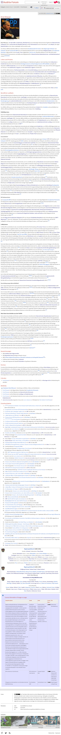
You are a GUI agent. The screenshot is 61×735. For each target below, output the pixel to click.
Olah (19, 587)
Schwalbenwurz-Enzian (5, 727)
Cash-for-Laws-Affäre (22, 234)
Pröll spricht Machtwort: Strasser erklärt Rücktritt (16, 413)
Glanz (21, 581)
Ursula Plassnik (28, 573)
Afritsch (16, 587)
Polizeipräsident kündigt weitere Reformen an (15, 442)
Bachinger (9, 583)
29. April (11, 42)
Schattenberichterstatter (36, 217)
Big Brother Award (9, 355)
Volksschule (53, 62)
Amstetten (45, 107)
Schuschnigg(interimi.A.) (36, 583)
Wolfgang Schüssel (24, 569)
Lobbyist (52, 44)
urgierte (40, 236)
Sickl (30, 560)
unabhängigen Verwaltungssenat (44, 165)
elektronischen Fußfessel (14, 293)
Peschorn (29, 591)
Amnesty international (17, 177)
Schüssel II (3, 50)
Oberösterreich (26, 42)
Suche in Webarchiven (28, 399)
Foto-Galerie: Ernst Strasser (45, 400)
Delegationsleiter (47, 50)
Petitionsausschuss (53, 211)
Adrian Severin (40, 232)
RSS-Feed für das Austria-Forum (9, 733)
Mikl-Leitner (48, 589)
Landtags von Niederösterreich (26, 394)
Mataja (8, 581)
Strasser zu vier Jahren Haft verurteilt (21, 491)
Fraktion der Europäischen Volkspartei (13, 217)
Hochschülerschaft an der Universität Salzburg (45, 71)
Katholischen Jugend (30, 67)
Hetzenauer (27, 587)
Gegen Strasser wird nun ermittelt (13, 530)
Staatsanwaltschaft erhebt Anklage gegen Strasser (16, 485)
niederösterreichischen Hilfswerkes (34, 76)
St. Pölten (26, 81)
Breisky (17, 581)
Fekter (43, 589)
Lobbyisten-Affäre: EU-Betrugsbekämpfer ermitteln (16, 475)
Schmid (11, 560)
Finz (16, 563)
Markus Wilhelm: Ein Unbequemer (20, 528)
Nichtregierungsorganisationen (34, 152)
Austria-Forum (11, 2)
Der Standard (36, 461)
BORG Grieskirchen (11, 65)
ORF (20, 123)
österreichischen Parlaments (26, 392)
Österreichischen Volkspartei (46, 103)
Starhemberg (50, 581)
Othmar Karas (8, 203)
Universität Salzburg (32, 70)
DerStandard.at (46, 481)
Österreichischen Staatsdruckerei (43, 316)
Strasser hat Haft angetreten (11, 502)
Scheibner (45, 558)
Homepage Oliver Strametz (11, 543)
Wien (52, 87)
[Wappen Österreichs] (3, 550)
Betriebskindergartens (25, 83)
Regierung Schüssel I (29, 549)
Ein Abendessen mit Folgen (11, 489)
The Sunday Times (41, 227)
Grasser (47, 555)
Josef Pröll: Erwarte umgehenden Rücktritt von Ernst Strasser (31, 469)
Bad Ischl (32, 347)
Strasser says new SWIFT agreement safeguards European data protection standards (27, 454)
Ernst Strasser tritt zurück (20, 465)
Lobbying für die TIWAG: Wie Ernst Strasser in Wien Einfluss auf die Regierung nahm (24, 526)
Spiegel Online (39, 487)
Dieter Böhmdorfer (21, 571)
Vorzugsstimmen (19, 203)
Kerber (18, 583)
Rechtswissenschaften (19, 70)
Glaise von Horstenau (46, 583)
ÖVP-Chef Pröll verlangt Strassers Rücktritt (15, 467)
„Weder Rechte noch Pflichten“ (12, 415)
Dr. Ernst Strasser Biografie (11, 531)
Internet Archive (47, 409)
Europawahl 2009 (14, 50)
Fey (21, 583)
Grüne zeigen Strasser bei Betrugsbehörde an (15, 463)
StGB (2, 287)
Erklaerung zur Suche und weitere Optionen (44, 2)
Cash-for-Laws (32, 52)
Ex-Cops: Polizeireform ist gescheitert (20, 438)
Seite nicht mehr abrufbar (7, 399)
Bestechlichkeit (4, 46)
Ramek (29, 581)
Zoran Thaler (57, 232)
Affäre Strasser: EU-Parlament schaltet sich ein (15, 471)
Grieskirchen (19, 42)
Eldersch (13, 581)
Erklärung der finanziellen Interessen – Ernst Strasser (17, 524)
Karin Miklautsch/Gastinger (17, 573)
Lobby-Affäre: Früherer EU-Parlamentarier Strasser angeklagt (19, 487)
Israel (17, 133)
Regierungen (47, 48)
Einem (53, 587)
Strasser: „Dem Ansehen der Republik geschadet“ (23, 495)
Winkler (55, 581)
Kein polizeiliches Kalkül (20, 434)
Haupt (9, 557)
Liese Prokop (49, 573)
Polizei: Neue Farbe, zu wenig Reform (20, 440)
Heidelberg (37, 109)
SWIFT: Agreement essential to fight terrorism (18, 452)
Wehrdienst (50, 73)
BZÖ (22, 141)
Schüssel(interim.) (25, 589)
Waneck (28, 564)
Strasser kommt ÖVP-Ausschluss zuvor (14, 417)
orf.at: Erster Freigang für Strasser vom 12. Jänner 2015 (17, 506)
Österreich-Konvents (5, 159)
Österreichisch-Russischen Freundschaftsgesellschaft (31, 280)
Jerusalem (30, 131)
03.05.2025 (55, 694)
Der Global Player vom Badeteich (26, 522)
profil (49, 459)
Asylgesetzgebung (21, 154)
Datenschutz (51, 733)
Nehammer (34, 591)
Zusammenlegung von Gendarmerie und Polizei (25, 142)
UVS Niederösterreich (26, 174)
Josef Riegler (24, 97)
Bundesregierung (5, 101)
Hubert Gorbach (41, 569)
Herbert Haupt (33, 569)
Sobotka (53, 589)
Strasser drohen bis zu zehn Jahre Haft (14, 473)
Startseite (2, 2)
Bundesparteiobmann (32, 103)
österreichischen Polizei (53, 142)
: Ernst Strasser (9, 388)
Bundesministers (50, 101)
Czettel (22, 587)
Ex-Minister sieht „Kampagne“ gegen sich (14, 411)
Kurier (6, 545)
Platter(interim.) (14, 589)
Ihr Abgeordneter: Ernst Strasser (24, 448)
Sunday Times (19, 52)
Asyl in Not (37, 171)
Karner (39, 591)
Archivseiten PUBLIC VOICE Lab (12, 537)
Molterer (40, 557)
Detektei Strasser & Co (20, 458)
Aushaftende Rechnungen (11, 508)
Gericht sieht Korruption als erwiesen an (17, 498)
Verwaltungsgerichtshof (6, 167)
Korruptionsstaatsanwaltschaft (8, 276)
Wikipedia (39, 694)
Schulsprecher (29, 65)
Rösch (37, 587)
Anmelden (57, 8)
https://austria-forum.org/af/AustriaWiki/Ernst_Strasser (32, 709)
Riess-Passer (40, 551)
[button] (36, 8)
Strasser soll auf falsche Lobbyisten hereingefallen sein (17, 461)
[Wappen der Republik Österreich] (3, 578)
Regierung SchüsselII (29, 567)
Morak (25, 563)
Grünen (28, 247)
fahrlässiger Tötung (33, 169)
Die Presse (32, 413)
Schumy (44, 581)
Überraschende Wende (13, 497)
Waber (32, 581)
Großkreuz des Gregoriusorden (12, 353)
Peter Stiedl (16, 192)
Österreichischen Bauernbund (20, 114)
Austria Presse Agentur (44, 264)
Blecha (44, 587)
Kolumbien (21, 361)
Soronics (33, 587)
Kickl (57, 589)
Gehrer (33, 555)
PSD (50, 232)
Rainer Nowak (8, 440)
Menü (50, 2)
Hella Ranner (30, 236)
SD (7, 234)
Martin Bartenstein (11, 571)
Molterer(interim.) (37, 589)
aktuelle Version (50, 13)
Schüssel (28, 551)
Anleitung (52, 429)
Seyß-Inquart (55, 583)
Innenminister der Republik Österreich (18, 44)
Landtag (10, 122)
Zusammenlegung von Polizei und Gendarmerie (27, 185)
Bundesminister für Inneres (34, 48)
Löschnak (48, 587)
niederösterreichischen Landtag (44, 122)
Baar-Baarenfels (26, 583)
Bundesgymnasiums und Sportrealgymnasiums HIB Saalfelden (35, 63)
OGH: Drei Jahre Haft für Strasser (19, 500)
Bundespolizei (55, 185)
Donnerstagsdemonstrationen (12, 150)
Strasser (50, 560)
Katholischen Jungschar (15, 67)
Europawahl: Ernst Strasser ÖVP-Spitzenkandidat (16, 409)
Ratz (25, 591)
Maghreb (47, 206)
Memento (31, 409)
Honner (7, 587)
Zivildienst (36, 73)
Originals (29, 537)
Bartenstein (19, 553)
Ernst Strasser (6, 380)
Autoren (16, 696)
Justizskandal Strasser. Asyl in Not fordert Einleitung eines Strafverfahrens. (28, 427)
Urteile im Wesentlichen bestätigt (12, 425)
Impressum (57, 733)
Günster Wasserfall (23, 727)
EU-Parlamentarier (33, 44)
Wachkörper (49, 185)
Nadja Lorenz (11, 182)
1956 (14, 42)
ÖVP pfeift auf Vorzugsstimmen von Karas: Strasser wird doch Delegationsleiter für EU (24, 444)
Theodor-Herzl (33, 133)
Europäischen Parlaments (54, 199)
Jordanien (21, 359)
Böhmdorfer (33, 553)
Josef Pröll (39, 260)
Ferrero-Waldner (43, 553)
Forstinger (13, 555)
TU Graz (57, 2)
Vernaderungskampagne (48, 249)
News (48, 444)
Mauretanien (40, 161)
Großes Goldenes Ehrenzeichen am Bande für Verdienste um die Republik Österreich (24, 357)
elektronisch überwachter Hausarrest (48, 304)
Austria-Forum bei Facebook (2, 733)
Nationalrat (57, 128)
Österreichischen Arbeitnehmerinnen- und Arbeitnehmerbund (45, 54)
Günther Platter (36, 573)
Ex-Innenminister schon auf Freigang (13, 504)
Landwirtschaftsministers (48, 116)
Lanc (41, 587)
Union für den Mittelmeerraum (53, 207)
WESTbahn (30, 341)
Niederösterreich (35, 83)
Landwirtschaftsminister (16, 101)
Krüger (28, 557)
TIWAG (12, 335)
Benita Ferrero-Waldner (31, 571)
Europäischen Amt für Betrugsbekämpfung (46, 247)
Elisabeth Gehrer (41, 571)
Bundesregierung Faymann (7, 337)
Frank (40, 581)
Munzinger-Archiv (47, 380)
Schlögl (57, 587)
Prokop (19, 589)
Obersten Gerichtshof (26, 295)
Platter (31, 589)
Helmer (11, 587)
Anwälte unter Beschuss (10, 432)
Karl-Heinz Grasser (50, 571)
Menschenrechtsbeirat (46, 179)
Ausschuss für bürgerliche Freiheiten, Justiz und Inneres (30, 213)
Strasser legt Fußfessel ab (54, 514)
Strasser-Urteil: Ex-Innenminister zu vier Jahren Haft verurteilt (19, 493)
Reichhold (10, 558)
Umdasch (38, 107)
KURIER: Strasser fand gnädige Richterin (14, 514)
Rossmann (46, 563)
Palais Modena (47, 367)
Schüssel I (52, 48)
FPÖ (48, 139)
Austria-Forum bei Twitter (6, 733)
